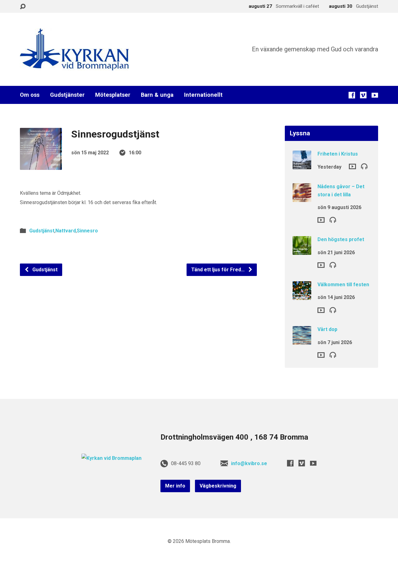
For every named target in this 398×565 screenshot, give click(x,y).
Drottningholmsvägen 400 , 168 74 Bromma (234, 437)
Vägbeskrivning (218, 486)
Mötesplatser (112, 95)
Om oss (29, 95)
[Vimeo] (363, 95)
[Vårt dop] (302, 340)
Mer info (175, 486)
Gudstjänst (41, 231)
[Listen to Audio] (364, 166)
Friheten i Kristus (337, 154)
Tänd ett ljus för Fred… (218, 270)
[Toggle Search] (22, 7)
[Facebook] (352, 95)
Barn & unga (157, 95)
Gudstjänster (67, 95)
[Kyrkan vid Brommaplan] (111, 458)
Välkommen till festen (343, 284)
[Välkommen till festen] (302, 296)
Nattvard (65, 231)
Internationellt (203, 95)
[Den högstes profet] (302, 251)
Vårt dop (327, 329)
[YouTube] (375, 95)
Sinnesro (87, 231)
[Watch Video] (352, 166)
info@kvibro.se (249, 463)
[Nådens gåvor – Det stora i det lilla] (302, 198)
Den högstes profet (340, 239)
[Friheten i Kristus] (302, 165)
